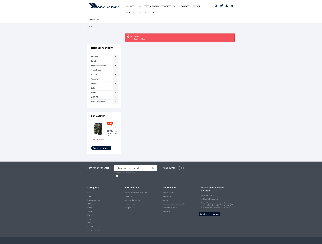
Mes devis (166, 211)
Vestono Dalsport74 (132, 200)
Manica (94, 83)
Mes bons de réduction (171, 207)
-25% (110, 123)
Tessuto (94, 79)
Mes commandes (169, 192)
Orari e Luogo (143, 12)
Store (93, 92)
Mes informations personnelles (174, 204)
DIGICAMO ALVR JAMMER (112, 126)
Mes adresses (168, 200)
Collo (93, 88)
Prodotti (130, 6)
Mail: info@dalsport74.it (209, 199)
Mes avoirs (167, 196)
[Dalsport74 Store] (104, 5)
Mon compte (169, 187)
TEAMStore (166, 6)
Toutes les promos (101, 148)
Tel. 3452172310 (206, 195)
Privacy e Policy (130, 204)
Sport (139, 6)
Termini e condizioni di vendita (136, 192)
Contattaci (130, 12)
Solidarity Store (98, 101)
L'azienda (196, 6)
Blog (153, 12)
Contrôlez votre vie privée (209, 214)
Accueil (89, 26)
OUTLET (94, 97)
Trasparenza (129, 207)
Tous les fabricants (181, 6)
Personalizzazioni (151, 6)
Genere (94, 74)
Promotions (98, 116)
